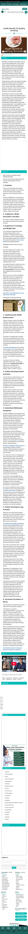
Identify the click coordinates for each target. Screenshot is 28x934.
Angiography (8, 781)
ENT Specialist (5, 882)
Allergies (18, 883)
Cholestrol (8, 795)
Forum (3, 900)
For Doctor (3, 4)
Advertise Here (5, 907)
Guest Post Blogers (21, 919)
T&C (3, 903)
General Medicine (5, 885)
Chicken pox (8, 790)
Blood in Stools (19, 876)
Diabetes (7, 800)
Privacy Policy (5, 899)
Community (4, 901)
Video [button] (3, 653)
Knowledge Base (7, 768)
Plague (7, 819)
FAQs (3, 897)
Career (3, 909)
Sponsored (5, 714)
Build (17, 906)
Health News (4, 904)
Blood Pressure (9, 786)
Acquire (17, 904)
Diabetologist (4, 879)
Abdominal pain (19, 879)
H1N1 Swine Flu (9, 807)
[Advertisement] (14, 730)
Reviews (18, 899)
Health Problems (23, 4)
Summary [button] (4, 58)
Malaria (7, 814)
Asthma (17, 875)
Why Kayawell (19, 901)
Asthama (7, 783)
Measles (7, 817)
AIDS (6, 776)
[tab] (14, 58)
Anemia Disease (9, 779)
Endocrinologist (5, 880)
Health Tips (4, 906)
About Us (4, 894)
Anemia (7, 771)
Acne (17, 882)
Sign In (24, 8)
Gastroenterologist (5, 883)
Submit (14, 867)
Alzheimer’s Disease (20, 885)
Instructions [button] (5, 171)
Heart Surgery (8, 774)
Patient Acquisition (20, 894)
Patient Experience (20, 896)
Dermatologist (5, 877)
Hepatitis (7, 812)
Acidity (17, 880)
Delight (17, 903)
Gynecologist (4, 887)
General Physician (5, 886)
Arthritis (17, 886)
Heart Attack (8, 809)
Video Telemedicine (20, 897)
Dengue (7, 798)
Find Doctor (9, 4)
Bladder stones (19, 889)
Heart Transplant (19, 877)
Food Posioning (9, 805)
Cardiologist (4, 875)
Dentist (3, 876)
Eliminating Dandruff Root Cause (14, 802)
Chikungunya (8, 793)
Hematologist (4, 889)
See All (10, 872)
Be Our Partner (21, 913)
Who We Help (19, 900)
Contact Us (4, 896)
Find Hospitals (16, 4)
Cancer (7, 788)
